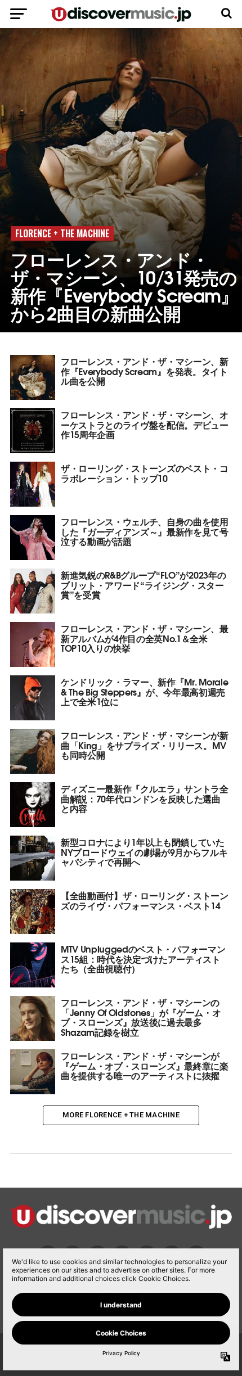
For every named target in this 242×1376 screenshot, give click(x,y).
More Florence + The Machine (121, 1115)
